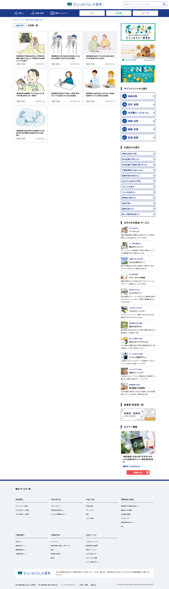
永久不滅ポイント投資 (22, 510)
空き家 (53, 558)
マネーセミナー (90, 510)
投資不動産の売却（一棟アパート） (61, 546)
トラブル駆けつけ (91, 554)
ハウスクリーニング (91, 542)
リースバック (54, 542)
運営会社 (93, 585)
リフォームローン (55, 506)
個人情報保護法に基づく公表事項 (26, 585)
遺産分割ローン (20, 546)
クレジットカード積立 (22, 506)
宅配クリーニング (91, 550)
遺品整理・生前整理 (92, 546)
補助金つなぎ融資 (126, 510)
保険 (87, 514)
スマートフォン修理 (91, 558)
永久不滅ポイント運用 (22, 514)
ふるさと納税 (90, 518)
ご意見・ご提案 (83, 585)
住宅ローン (19, 542)
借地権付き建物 (55, 554)
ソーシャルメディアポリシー (68, 585)
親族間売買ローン (21, 550)
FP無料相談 (89, 506)
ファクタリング (125, 518)
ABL (122, 526)
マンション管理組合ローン (58, 514)
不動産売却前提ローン (57, 510)
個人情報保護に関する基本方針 (48, 585)
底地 (52, 550)
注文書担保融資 (126, 514)
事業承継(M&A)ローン (127, 522)
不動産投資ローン (21, 554)
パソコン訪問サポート (92, 562)
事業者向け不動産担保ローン (130, 506)
